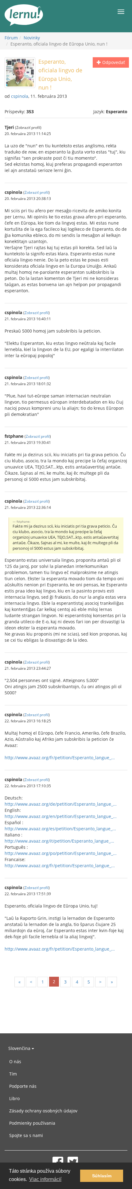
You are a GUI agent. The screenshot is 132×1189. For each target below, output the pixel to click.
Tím (13, 1074)
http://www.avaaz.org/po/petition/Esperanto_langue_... (61, 853)
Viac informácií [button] (45, 1179)
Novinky (32, 38)
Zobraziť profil (37, 192)
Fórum (11, 38)
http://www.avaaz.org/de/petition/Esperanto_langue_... (61, 804)
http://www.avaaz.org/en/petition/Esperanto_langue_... (61, 816)
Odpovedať (113, 62)
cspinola (19, 96)
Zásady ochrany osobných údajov (43, 1111)
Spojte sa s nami (26, 1135)
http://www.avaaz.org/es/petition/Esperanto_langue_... (60, 829)
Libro (14, 1098)
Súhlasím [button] (101, 1175)
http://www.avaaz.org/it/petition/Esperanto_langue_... (59, 841)
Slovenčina (20, 1048)
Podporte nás (23, 1086)
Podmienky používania (32, 1123)
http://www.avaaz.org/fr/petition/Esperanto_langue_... (60, 757)
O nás (15, 1061)
